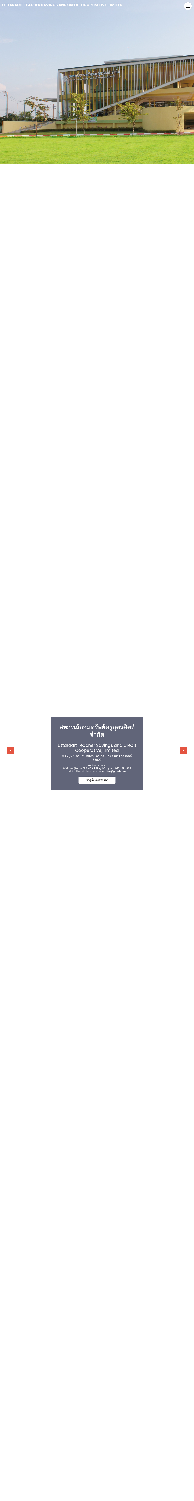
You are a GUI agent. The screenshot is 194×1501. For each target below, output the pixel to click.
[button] (10, 750)
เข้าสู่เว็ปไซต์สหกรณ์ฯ (97, 780)
